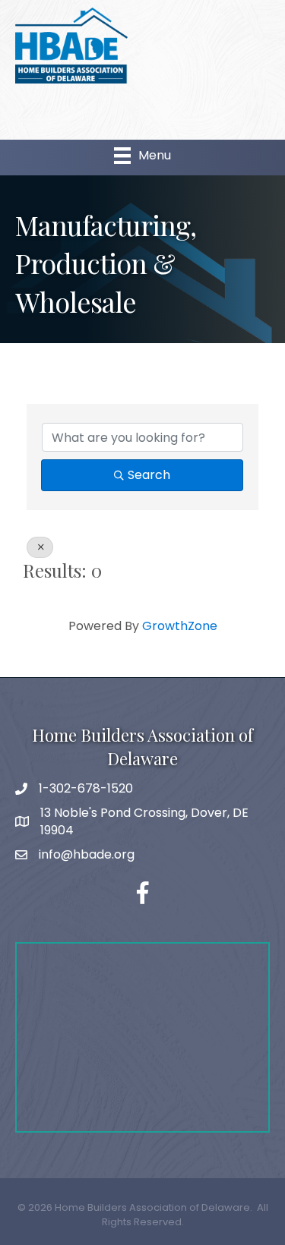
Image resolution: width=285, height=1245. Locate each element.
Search (149, 475)
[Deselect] (40, 547)
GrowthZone (179, 626)
